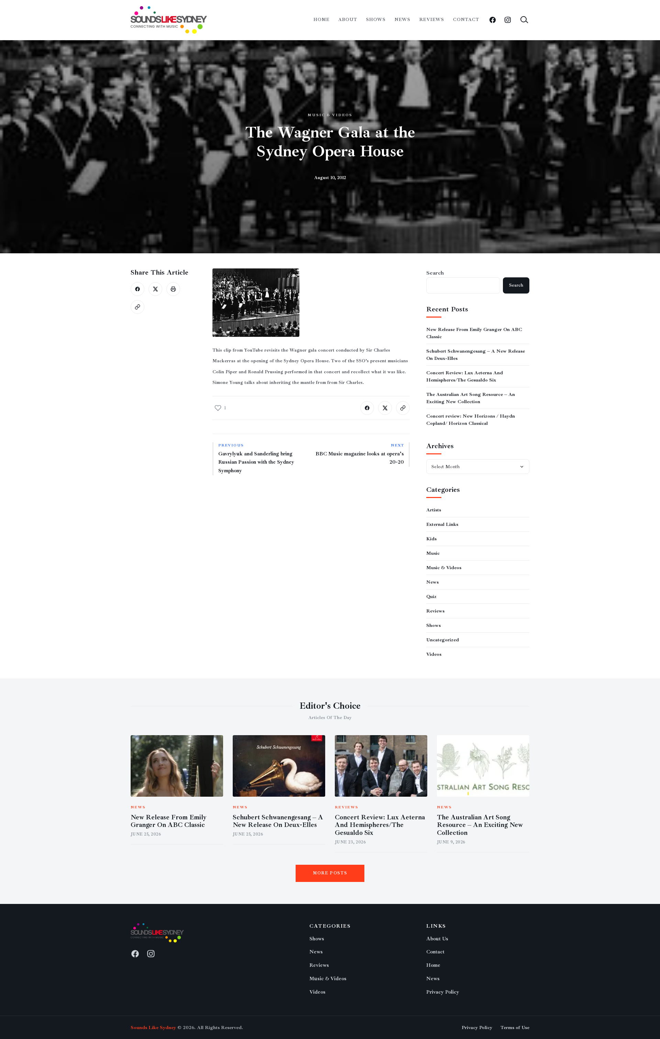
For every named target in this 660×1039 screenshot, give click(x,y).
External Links (442, 524)
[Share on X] (155, 289)
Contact (466, 19)
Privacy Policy (442, 992)
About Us (437, 939)
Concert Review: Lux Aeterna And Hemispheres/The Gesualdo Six (380, 825)
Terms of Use (514, 1027)
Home (321, 19)
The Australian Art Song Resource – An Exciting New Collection (480, 825)
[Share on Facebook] (137, 289)
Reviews (431, 19)
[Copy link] (137, 307)
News (402, 19)
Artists (433, 510)
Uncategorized (442, 640)
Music (433, 553)
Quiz (431, 596)
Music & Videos (330, 115)
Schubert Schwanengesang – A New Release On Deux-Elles (278, 821)
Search (435, 272)
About (347, 19)
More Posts (330, 873)
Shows (376, 19)
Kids (431, 539)
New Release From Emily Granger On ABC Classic (169, 821)
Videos (433, 654)
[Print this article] (173, 289)
